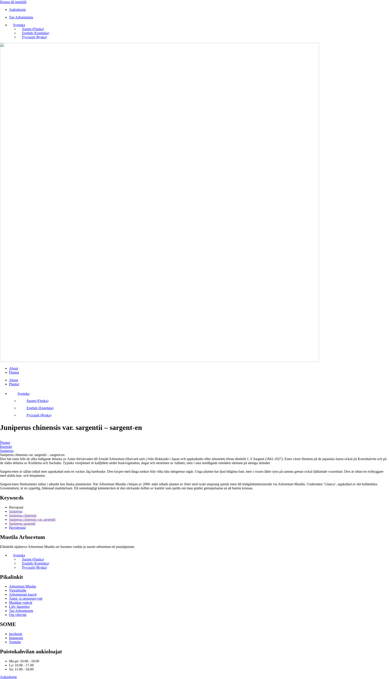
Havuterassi (17, 527)
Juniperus (7, 451)
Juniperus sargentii (22, 523)
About (13, 368)
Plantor (14, 372)
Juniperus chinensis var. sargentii (32, 519)
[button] (17, 25)
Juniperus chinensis (22, 515)
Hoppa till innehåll (13, 2)
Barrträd (6, 447)
